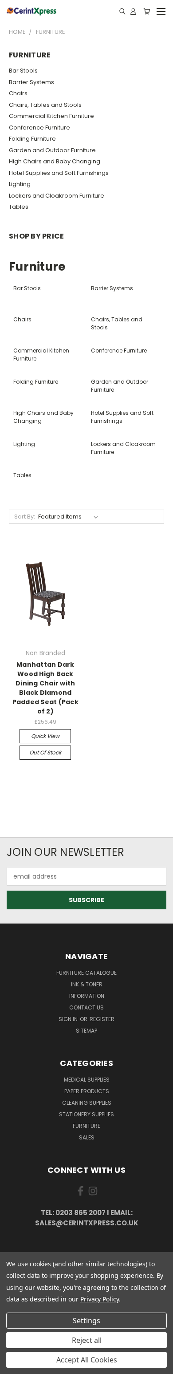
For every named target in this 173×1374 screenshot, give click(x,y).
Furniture (86, 1126)
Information (86, 996)
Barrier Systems (31, 82)
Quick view (45, 736)
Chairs (18, 93)
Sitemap (86, 1030)
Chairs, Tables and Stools (45, 105)
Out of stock (45, 752)
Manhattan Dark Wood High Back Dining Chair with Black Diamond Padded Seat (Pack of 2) (45, 688)
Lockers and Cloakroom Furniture (56, 195)
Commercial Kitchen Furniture (51, 116)
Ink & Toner (86, 984)
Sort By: (24, 516)
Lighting (20, 184)
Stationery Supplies (86, 1114)
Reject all (87, 1340)
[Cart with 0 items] (146, 11)
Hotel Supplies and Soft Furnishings (59, 173)
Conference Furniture (39, 127)
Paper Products (86, 1091)
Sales (86, 1137)
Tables (18, 207)
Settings (86, 1320)
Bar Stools (23, 70)
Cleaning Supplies (86, 1102)
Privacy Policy (99, 1299)
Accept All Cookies (86, 1360)
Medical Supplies (87, 1079)
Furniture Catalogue (86, 973)
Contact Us (86, 1007)
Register (102, 1019)
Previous (14, 1365)
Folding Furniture (32, 138)
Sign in (69, 1019)
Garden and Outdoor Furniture (52, 150)
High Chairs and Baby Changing (54, 161)
